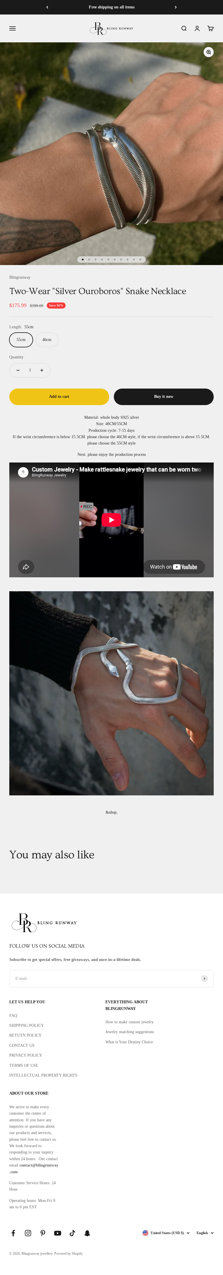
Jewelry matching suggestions (129, 1032)
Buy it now (163, 396)
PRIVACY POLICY (25, 1055)
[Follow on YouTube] (58, 1233)
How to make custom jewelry (129, 1022)
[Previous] (47, 7)
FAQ (13, 1015)
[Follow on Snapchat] (87, 1233)
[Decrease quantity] (18, 370)
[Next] (176, 7)
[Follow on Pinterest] (43, 1233)
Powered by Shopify (68, 1254)
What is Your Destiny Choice (129, 1042)
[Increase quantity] (41, 370)
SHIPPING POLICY (26, 1025)
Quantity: (17, 357)
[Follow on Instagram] (28, 1233)
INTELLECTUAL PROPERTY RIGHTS (43, 1075)
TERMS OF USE (23, 1065)
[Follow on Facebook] (13, 1233)
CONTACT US (22, 1045)
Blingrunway (19, 277)
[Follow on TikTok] (72, 1233)
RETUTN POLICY (25, 1035)
